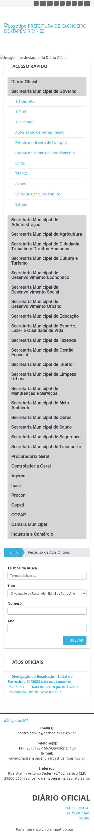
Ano (11, 620)
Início (14, 552)
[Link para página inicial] (16, 720)
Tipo (11, 585)
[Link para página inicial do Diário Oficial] (47, 35)
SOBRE (84, 818)
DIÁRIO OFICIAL (77, 808)
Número (15, 603)
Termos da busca (22, 568)
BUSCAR (76, 640)
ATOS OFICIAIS (77, 813)
